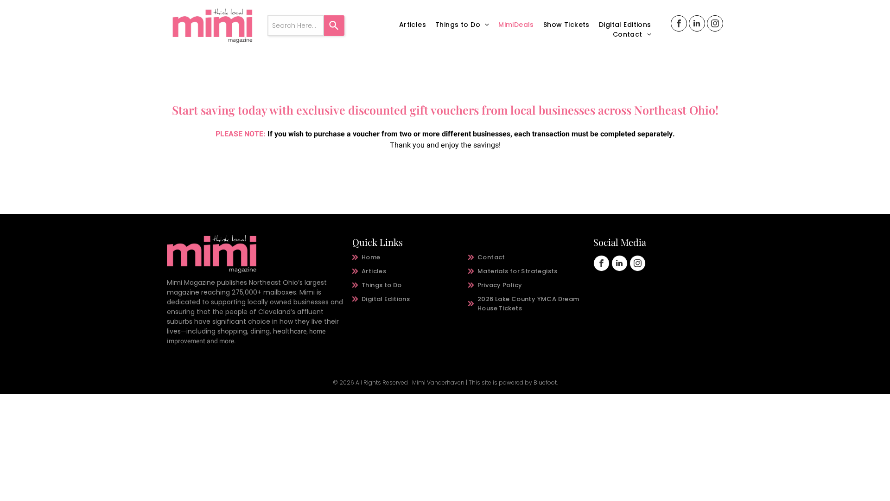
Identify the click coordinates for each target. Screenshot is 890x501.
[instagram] (715, 24)
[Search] (334, 25)
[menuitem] (412, 25)
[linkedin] (697, 24)
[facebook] (679, 24)
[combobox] (295, 25)
